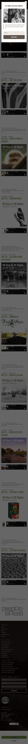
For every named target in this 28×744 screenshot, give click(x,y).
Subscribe (14, 37)
